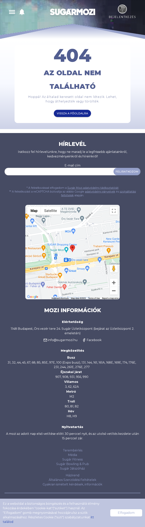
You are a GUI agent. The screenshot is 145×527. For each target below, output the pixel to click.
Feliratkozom (127, 171)
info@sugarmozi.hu (63, 340)
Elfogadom (126, 513)
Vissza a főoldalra (72, 113)
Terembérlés (72, 450)
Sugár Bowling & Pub (72, 464)
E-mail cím (72, 165)
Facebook (94, 340)
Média (72, 455)
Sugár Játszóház (72, 468)
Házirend (72, 475)
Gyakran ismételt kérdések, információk (72, 484)
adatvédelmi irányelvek (100, 191)
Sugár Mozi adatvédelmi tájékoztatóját (93, 188)
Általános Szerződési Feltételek (72, 480)
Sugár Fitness (72, 459)
